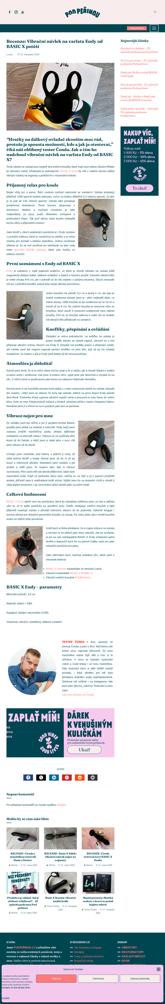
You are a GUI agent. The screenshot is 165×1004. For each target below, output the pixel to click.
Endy (9, 271)
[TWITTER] (41, 777)
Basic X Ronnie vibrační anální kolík (60, 899)
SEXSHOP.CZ (136, 28)
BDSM (125, 960)
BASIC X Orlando (56, 568)
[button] (158, 969)
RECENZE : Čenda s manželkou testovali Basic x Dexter (23, 857)
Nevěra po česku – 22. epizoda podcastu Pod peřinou (139, 62)
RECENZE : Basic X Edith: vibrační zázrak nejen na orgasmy (60, 857)
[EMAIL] (92, 777)
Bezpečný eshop (83, 960)
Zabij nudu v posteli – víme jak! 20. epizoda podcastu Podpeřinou (139, 112)
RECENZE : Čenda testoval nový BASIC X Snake (98, 857)
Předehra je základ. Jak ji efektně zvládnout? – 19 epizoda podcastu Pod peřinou (23, 902)
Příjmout (56, 978)
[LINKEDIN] (54, 777)
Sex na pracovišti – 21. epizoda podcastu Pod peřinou (139, 86)
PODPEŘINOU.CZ (24, 947)
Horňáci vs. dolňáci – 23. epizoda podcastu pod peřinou (139, 50)
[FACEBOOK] (28, 777)
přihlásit (61, 805)
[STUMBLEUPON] (80, 777)
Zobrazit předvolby (140, 978)
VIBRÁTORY (129, 947)
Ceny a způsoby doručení (88, 956)
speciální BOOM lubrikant (30, 249)
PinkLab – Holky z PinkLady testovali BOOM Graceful (138, 98)
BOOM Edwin (82, 577)
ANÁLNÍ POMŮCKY (133, 956)
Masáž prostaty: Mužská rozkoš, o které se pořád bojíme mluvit (98, 901)
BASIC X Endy (69, 171)
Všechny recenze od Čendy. (78, 694)
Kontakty (79, 952)
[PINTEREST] (67, 777)
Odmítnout (98, 978)
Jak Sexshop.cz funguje (87, 947)
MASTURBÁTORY (133, 952)
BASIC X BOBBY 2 (81, 573)
